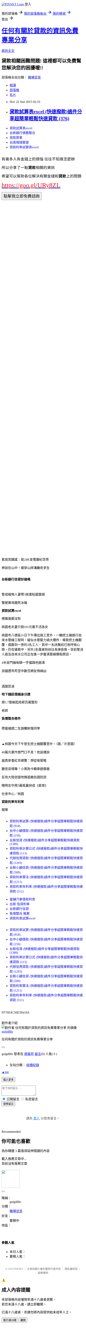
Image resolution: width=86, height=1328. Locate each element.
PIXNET (18, 1268)
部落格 (14, 90)
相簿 (13, 85)
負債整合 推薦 (20, 913)
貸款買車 (16, 137)
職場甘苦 (34, 77)
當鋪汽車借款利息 (22, 899)
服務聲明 (43, 1272)
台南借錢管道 (19, 142)
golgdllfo (7, 1031)
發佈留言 (8, 1103)
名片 (13, 95)
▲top (5, 1072)
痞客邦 (29, 1054)
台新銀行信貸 (19, 909)
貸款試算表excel (21, 128)
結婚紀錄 (32, 1065)
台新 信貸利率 (20, 904)
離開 (23, 1320)
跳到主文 (8, 51)
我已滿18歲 (9, 1320)
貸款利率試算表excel (24, 147)
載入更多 (8, 1079)
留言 (38, 1054)
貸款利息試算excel (22, 918)
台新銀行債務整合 (22, 133)
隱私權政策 (71, 1268)
